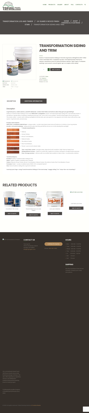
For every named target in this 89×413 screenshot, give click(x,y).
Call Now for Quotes (53, 244)
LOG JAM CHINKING (55, 209)
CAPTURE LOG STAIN (76, 203)
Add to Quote (56, 69)
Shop (75, 21)
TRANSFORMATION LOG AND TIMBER (18, 21)
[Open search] (85, 4)
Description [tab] (11, 101)
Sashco (44, 78)
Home (66, 21)
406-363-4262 (53, 248)
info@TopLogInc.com (29, 249)
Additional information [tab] (33, 101)
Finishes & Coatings (70, 23)
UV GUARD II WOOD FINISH (48, 21)
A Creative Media (36, 405)
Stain (27, 24)
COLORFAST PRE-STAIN (12, 209)
